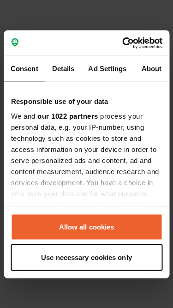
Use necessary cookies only (86, 257)
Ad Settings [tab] (107, 68)
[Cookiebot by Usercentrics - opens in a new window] (123, 43)
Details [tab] (63, 68)
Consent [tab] (24, 68)
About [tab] (152, 68)
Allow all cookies (86, 227)
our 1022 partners (67, 116)
